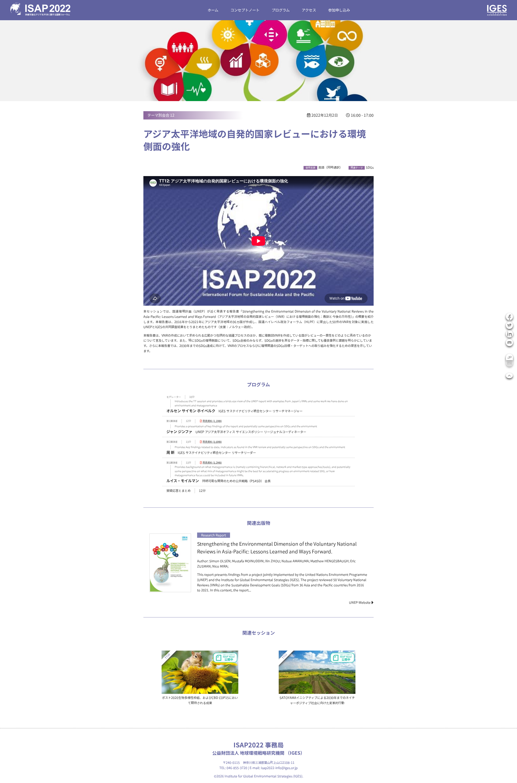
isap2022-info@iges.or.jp (279, 767)
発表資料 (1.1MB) (212, 421)
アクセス (309, 10)
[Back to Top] (509, 375)
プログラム (281, 10)
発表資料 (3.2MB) (212, 462)
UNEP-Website (360, 602)
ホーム (213, 10)
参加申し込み (339, 10)
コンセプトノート (245, 10)
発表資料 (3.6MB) (212, 442)
